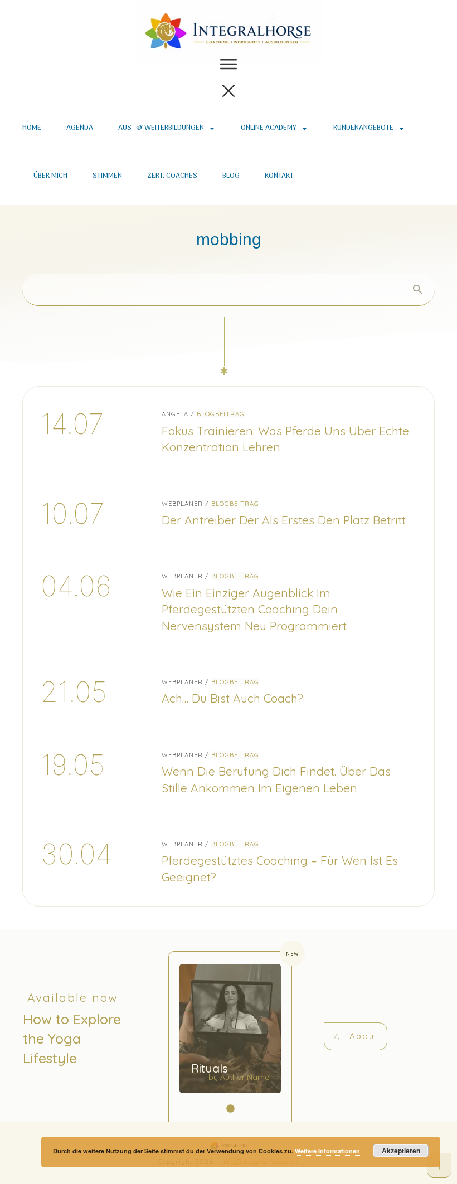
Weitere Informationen (327, 1151)
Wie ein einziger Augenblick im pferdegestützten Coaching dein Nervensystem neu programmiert (228, 602)
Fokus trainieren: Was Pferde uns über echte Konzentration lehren (228, 431)
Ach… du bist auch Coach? (228, 691)
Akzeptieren (401, 1151)
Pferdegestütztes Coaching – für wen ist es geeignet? (228, 861)
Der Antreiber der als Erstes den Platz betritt (228, 513)
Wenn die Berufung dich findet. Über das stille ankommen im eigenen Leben (228, 772)
